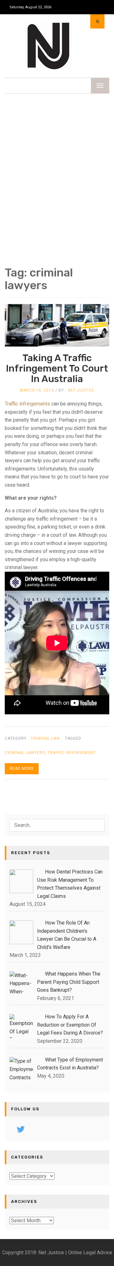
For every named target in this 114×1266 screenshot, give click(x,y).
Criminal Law (45, 738)
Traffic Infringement (72, 752)
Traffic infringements (27, 404)
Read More (22, 768)
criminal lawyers (25, 752)
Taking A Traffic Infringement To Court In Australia (57, 368)
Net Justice (81, 390)
